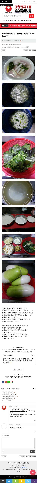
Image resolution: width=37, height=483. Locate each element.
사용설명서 (21, 20)
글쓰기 (33, 50)
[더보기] (33, 355)
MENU (6, 26)
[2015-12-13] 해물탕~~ (8, 392)
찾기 (34, 1)
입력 (33, 451)
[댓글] (9, 481)
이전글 (3, 50)
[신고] (20, 40)
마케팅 (28, 26)
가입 (29, 1)
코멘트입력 (6, 435)
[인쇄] (22, 40)
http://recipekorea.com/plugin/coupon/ (18, 411)
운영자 (10, 406)
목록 (30, 50)
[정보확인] (24, 467)
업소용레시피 (13, 26)
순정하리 (5, 40)
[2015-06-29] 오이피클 (8, 398)
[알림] (22, 481)
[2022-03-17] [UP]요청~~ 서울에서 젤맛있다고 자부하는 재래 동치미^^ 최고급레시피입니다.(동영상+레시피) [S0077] (18, 361)
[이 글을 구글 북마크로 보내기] (11, 382)
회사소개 (10, 463)
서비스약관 (17, 463)
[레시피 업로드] (28, 481)
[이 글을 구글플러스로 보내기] (6, 382)
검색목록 (25, 50)
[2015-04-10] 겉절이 (7, 400)
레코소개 (14, 20)
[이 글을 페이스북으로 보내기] (3, 382)
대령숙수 (11, 424)
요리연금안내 (29, 20)
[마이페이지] (15, 481)
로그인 (23, 1)
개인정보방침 (25, 463)
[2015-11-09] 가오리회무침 (9, 394)
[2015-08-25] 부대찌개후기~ (10, 396)
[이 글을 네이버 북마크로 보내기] (8, 382)
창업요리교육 (21, 26)
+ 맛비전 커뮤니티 (5, 1)
